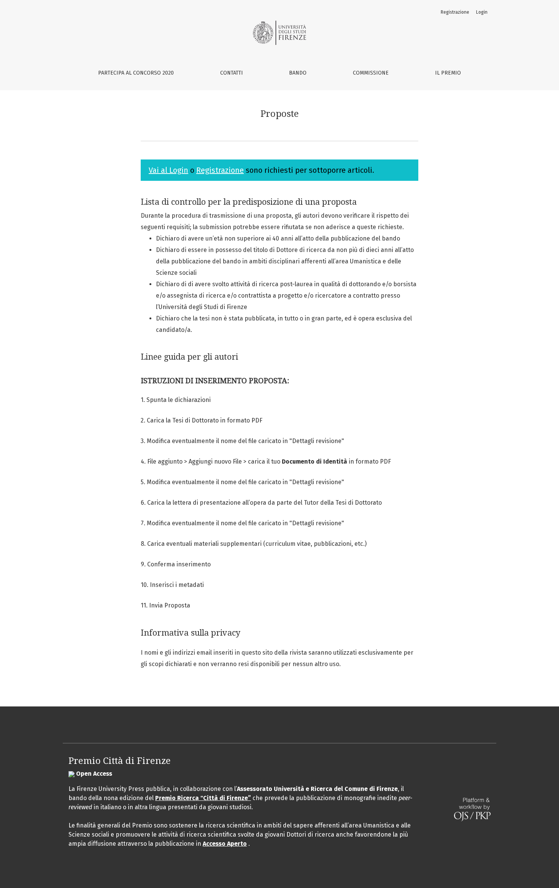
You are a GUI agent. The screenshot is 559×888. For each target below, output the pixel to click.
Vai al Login (168, 170)
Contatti (231, 73)
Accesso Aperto (225, 843)
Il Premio (448, 73)
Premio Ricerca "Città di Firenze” (203, 798)
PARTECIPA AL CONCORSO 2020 (136, 73)
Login (482, 12)
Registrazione (455, 12)
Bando (297, 73)
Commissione (371, 73)
